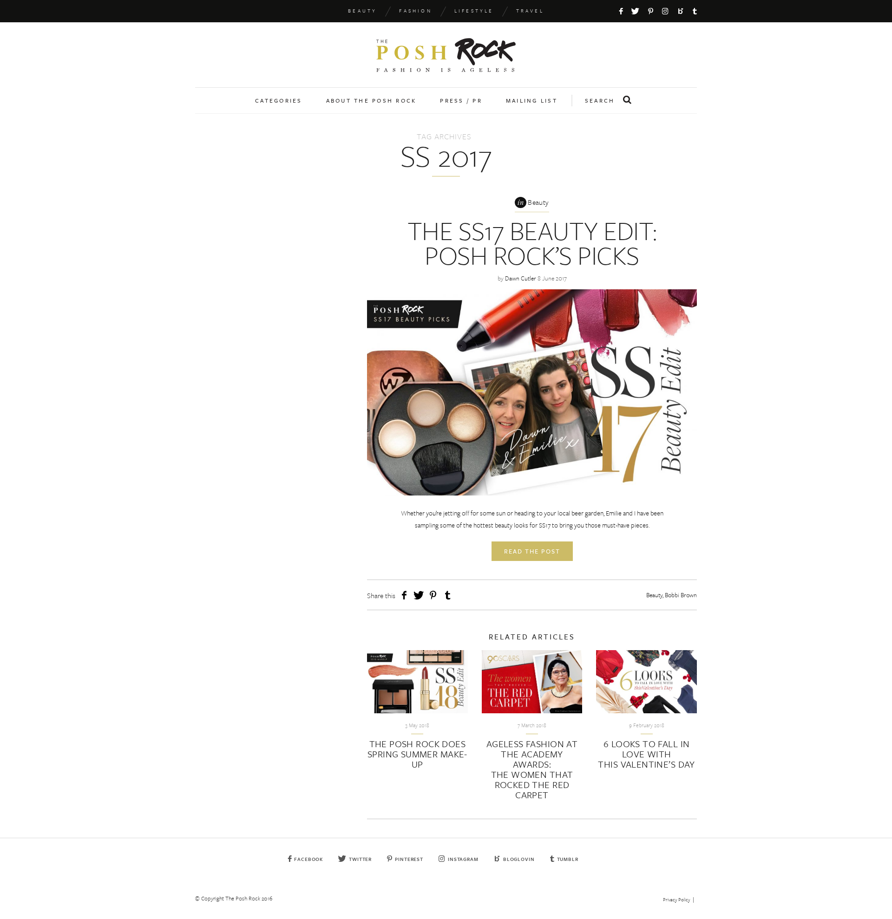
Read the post (532, 551)
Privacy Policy (676, 899)
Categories (278, 100)
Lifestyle (474, 10)
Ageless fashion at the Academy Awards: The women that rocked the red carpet (532, 769)
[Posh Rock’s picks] (532, 392)
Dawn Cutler (520, 278)
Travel (530, 10)
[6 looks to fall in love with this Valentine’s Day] (646, 681)
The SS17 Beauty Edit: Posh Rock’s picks (531, 242)
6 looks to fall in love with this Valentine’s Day (646, 754)
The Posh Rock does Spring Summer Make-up (417, 754)
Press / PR (461, 100)
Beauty (362, 10)
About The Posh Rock (371, 100)
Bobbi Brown (681, 595)
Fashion (415, 10)
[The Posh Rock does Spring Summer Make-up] (417, 681)
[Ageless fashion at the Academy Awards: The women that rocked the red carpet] (532, 681)
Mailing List (532, 100)
